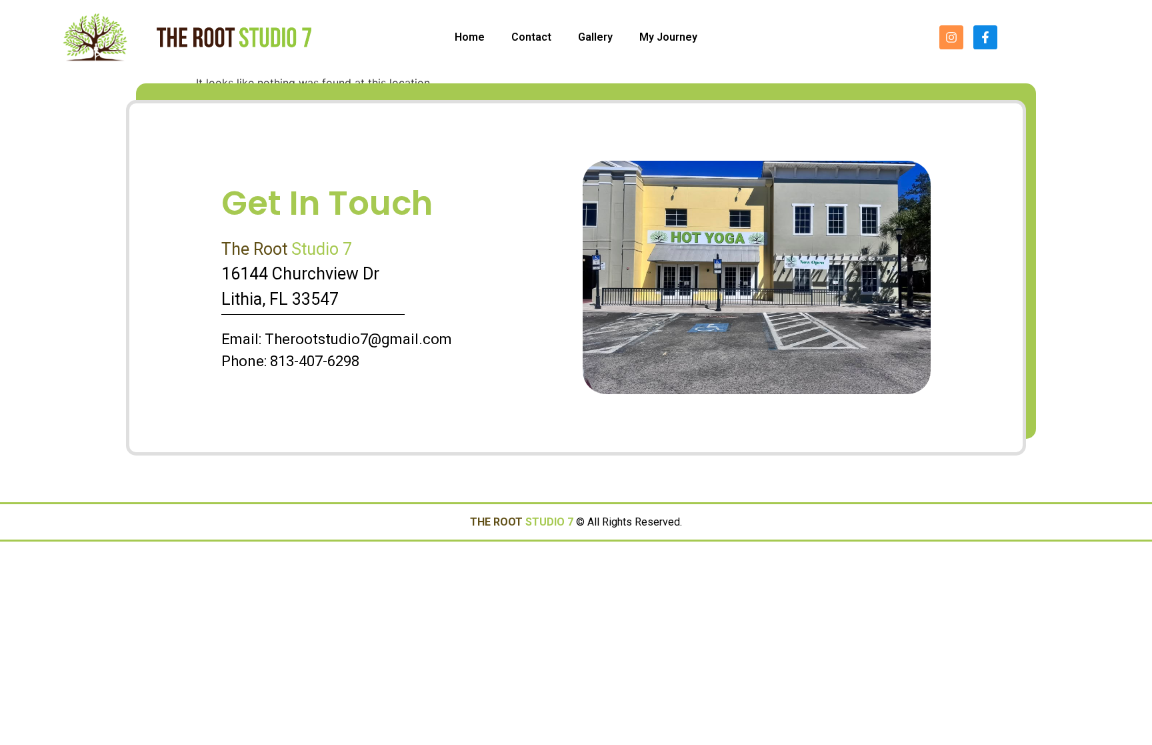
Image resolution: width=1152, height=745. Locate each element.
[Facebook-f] (985, 37)
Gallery (595, 37)
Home (470, 37)
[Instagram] (951, 37)
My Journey (668, 37)
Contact (531, 37)
